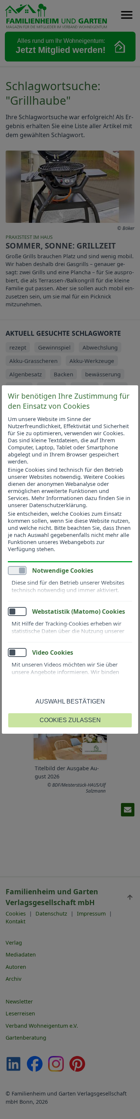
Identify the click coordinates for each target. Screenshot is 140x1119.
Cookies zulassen (70, 720)
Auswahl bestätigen (70, 701)
